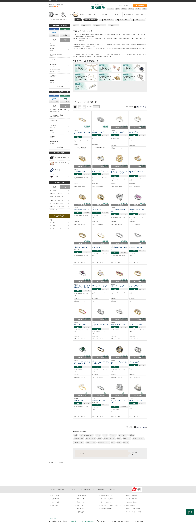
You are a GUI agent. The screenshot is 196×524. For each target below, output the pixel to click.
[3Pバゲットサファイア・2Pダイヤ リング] (100, 349)
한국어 (117, 9)
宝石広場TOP (55, 495)
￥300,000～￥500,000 (56, 203)
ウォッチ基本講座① (131, 495)
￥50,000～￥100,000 (56, 193)
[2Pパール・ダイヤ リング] (100, 273)
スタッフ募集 (61, 489)
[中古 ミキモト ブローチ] (133, 77)
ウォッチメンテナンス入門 (133, 508)
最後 (144, 107)
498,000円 (100, 148)
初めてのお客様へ (81, 495)
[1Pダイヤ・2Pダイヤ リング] (100, 158)
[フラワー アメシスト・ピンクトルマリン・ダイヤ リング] (82, 273)
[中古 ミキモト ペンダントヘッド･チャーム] (110, 77)
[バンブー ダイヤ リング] (82, 235)
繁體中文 (124, 9)
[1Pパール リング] (100, 197)
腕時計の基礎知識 (130, 505)
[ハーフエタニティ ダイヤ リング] (82, 119)
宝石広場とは (55, 505)
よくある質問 (80, 512)
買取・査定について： (105, 521)
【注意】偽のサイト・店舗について (107, 489)
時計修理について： (129, 521)
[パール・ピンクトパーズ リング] (138, 158)
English (138, 9)
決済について (80, 499)
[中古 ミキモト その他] (86, 86)
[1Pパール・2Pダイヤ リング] (119, 311)
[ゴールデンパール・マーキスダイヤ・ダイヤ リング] (119, 158)
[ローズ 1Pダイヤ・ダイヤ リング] (119, 388)
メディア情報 (55, 502)
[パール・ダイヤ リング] (119, 119)
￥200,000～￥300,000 (56, 200)
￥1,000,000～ (54, 210)
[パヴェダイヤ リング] (100, 119)
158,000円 (82, 148)
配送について (80, 502)
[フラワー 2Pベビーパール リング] (119, 197)
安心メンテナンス (106, 502)
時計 (51, 220)
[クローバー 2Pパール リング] (82, 197)
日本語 (144, 9)
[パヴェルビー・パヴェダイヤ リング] (138, 197)
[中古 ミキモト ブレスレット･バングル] (86, 77)
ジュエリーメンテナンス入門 (133, 512)
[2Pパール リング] (82, 388)
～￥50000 (53, 190)
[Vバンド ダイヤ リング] (138, 235)
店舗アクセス (55, 499)
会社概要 (52, 489)
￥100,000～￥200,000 (56, 197)
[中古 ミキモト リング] (133, 68)
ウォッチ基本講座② (131, 499)
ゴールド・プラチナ (55, 228)
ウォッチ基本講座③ (131, 502)
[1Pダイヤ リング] (100, 235)
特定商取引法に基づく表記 (88, 489)
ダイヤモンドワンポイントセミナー (111, 505)
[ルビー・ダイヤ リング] (119, 273)
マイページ (119, 5)
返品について (80, 505)
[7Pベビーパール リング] (138, 311)
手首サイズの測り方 (106, 508)
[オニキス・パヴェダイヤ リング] (119, 349)
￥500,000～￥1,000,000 (57, 206)
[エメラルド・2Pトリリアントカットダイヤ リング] (82, 349)
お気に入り (129, 5)
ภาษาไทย (110, 9)
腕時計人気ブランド (106, 495)
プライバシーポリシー (73, 489)
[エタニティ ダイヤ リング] (100, 388)
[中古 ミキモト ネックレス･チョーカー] (86, 68)
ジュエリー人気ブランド (108, 499)
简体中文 (131, 9)
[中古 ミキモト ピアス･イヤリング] (110, 68)
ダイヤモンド (53, 225)
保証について (80, 508)
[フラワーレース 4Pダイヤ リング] (100, 311)
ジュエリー (53, 223)
